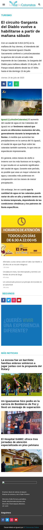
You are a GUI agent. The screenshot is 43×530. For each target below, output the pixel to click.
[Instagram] (13, 300)
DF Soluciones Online (31, 527)
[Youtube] (19, 300)
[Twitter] (8, 300)
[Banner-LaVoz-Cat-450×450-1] (21, 345)
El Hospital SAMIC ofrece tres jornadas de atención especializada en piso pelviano (20, 442)
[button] (4, 5)
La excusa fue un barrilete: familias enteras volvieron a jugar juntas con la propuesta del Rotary (21, 365)
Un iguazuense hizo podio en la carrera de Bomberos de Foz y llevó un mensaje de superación (20, 404)
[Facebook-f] (3, 300)
